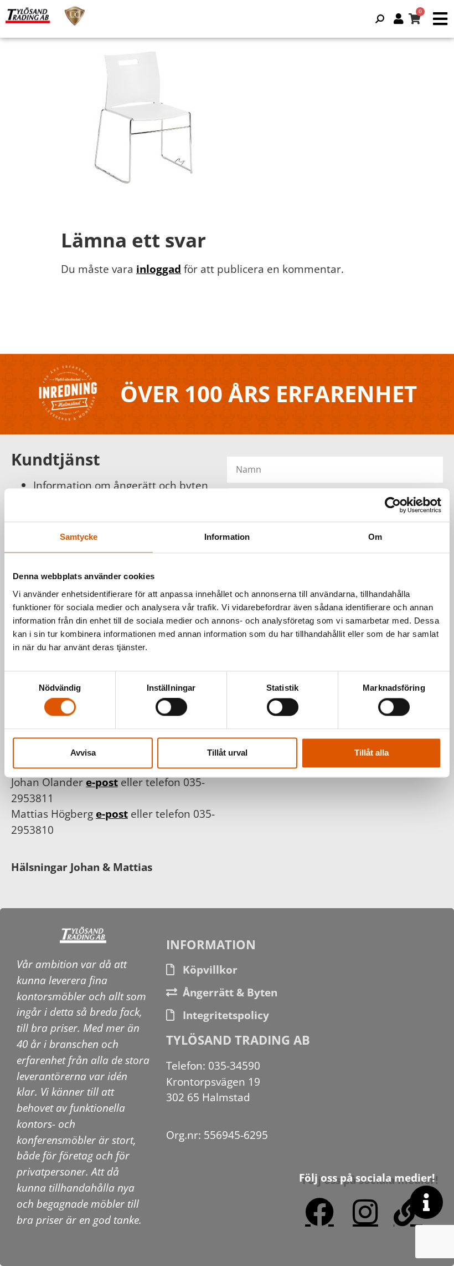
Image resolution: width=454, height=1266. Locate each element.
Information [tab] (227, 536)
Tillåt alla (371, 752)
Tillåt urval (227, 752)
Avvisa (83, 752)
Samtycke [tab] (79, 536)
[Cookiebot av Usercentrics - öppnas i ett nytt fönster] (392, 505)
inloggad (158, 268)
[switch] (171, 707)
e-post (102, 781)
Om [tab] (375, 536)
